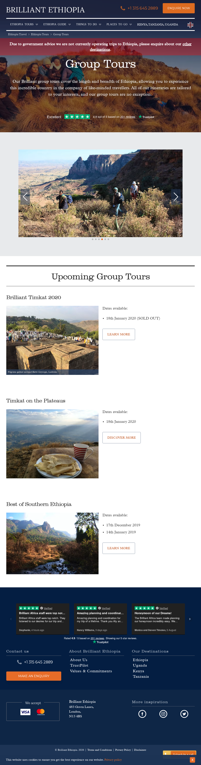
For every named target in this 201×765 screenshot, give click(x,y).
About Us (79, 660)
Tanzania (141, 677)
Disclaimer (140, 750)
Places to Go (117, 23)
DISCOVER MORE (121, 437)
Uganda (140, 666)
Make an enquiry (33, 676)
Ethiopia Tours (22, 23)
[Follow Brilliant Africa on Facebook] (142, 714)
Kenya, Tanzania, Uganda (157, 24)
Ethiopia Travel (17, 34)
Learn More (118, 334)
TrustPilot (79, 666)
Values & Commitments (91, 671)
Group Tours (61, 34)
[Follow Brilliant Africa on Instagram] (163, 714)
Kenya (138, 671)
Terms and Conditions (99, 750)
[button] (92, 239)
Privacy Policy (123, 750)
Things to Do (86, 23)
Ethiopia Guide (54, 23)
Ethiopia (140, 660)
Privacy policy (113, 760)
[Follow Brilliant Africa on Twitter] (184, 714)
